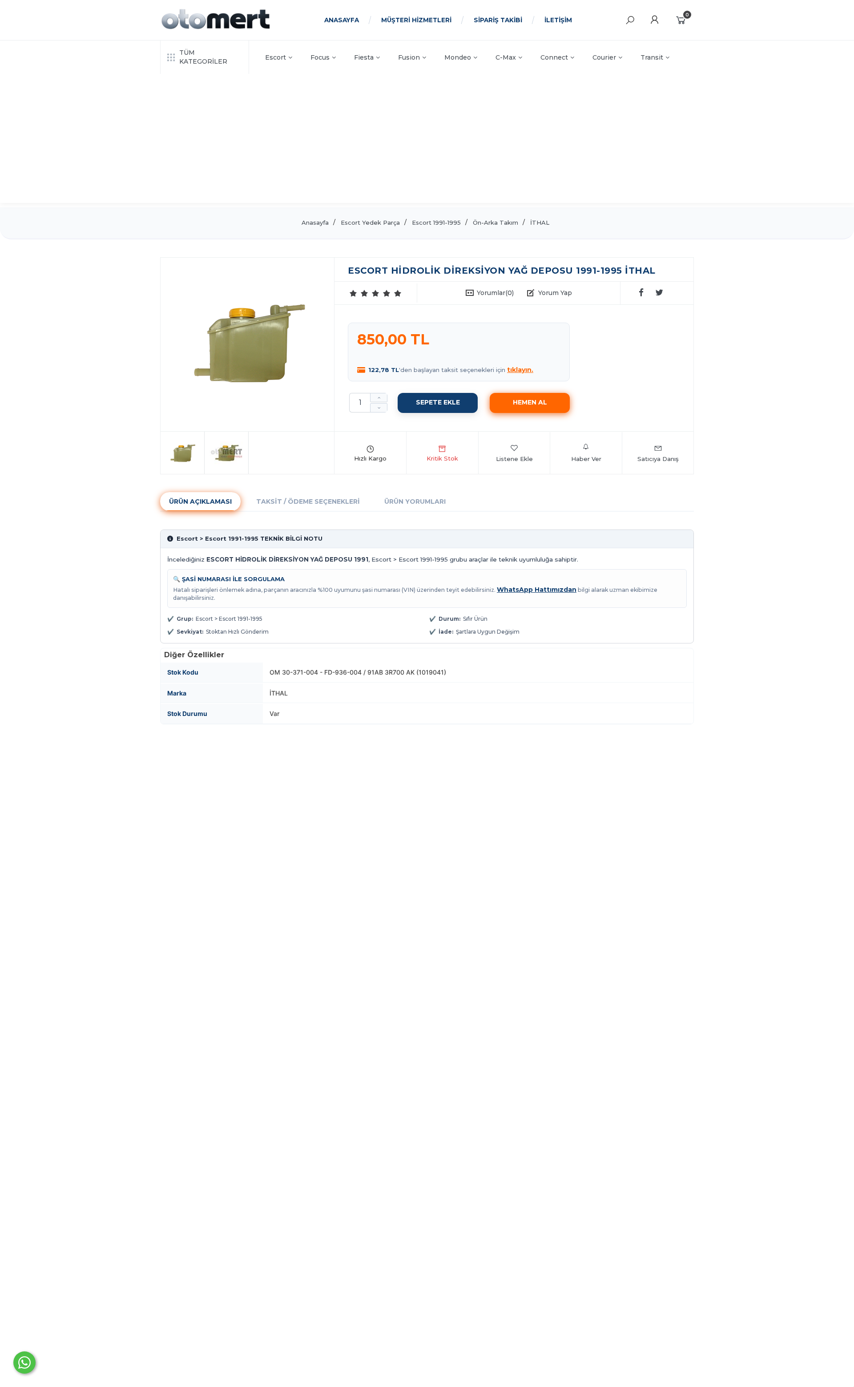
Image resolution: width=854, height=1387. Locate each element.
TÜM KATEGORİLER (203, 57)
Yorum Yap (555, 293)
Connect (554, 57)
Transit (651, 57)
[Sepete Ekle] (438, 402)
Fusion (409, 57)
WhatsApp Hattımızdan (536, 590)
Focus (320, 57)
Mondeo (457, 57)
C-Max (505, 57)
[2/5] (359, 293)
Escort (275, 57)
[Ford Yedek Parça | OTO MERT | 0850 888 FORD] (215, 28)
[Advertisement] (427, 140)
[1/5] (353, 293)
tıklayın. (520, 370)
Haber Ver (586, 458)
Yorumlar (495, 293)
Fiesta (364, 57)
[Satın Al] (530, 402)
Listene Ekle (514, 458)
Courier (604, 57)
